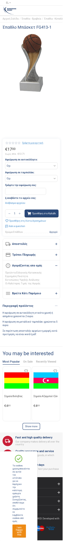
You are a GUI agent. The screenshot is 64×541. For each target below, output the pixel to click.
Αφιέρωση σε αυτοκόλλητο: (21, 159)
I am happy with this (19, 531)
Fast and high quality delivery (33, 437)
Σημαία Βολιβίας (13, 396)
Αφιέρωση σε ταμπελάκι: (19, 172)
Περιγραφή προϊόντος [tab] (18, 305)
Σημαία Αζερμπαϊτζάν (45, 396)
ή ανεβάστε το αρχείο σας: (20, 198)
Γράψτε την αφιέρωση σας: (21, 185)
